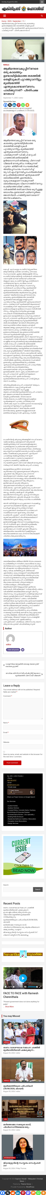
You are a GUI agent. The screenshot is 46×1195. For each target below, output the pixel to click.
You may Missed (11, 1016)
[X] (10, 105)
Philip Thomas (21, 1168)
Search (5, 885)
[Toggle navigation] (5, 15)
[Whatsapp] (23, 105)
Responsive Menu (42, 2)
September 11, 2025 (10, 98)
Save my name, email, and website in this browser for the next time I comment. (22, 755)
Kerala (6, 65)
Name (6, 723)
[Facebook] (5, 105)
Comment (7, 696)
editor (21, 98)
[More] (27, 105)
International (9, 1158)
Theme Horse (26, 1184)
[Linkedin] (14, 105)
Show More (9, 1007)
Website (6, 742)
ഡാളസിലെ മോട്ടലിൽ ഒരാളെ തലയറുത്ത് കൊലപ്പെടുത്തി (22, 665)
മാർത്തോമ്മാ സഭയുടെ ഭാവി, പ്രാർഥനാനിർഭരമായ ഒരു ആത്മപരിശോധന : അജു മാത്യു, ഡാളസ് (21, 927)
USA (5, 1119)
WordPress (30, 1187)
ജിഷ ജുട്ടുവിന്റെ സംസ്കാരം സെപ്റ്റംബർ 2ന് (20, 932)
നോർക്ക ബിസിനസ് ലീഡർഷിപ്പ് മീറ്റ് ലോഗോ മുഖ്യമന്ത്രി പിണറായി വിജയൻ (23, 674)
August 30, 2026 (9, 1053)
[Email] (22, 649)
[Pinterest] (19, 105)
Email (5, 733)
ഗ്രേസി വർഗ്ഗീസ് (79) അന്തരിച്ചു (15, 935)
